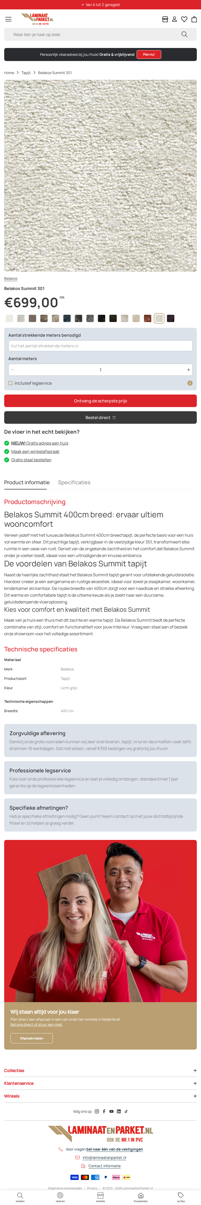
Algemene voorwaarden (65, 1188)
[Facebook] (104, 1111)
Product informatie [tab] (27, 482)
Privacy (92, 1188)
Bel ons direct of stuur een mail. (36, 1024)
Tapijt (26, 72)
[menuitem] (20, 1197)
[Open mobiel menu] (8, 19)
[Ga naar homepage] (37, 19)
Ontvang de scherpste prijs (100, 401)
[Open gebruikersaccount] (174, 19)
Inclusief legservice (33, 383)
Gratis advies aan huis (39, 443)
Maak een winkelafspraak (35, 451)
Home (9, 72)
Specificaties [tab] (74, 482)
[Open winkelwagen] (194, 19)
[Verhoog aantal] (188, 369)
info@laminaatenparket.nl (104, 1157)
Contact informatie (104, 1165)
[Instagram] (97, 1111)
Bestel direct (98, 417)
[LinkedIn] (119, 1111)
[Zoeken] (184, 34)
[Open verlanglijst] (184, 19)
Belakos (10, 278)
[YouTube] (111, 1111)
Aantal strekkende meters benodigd (44, 335)
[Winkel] (165, 19)
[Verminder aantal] (12, 369)
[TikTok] (126, 1111)
